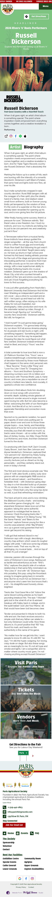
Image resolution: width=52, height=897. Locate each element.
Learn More (7, 802)
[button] (45, 6)
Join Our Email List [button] (14, 825)
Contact (31, 887)
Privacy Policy (21, 887)
